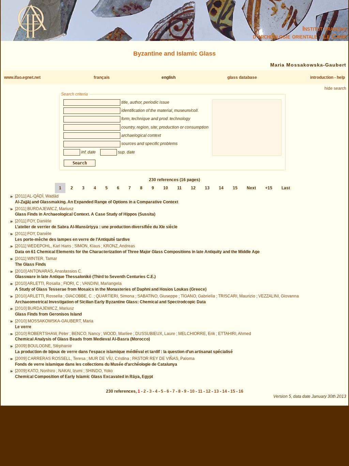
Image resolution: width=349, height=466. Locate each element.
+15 (268, 188)
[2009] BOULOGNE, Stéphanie (43, 346)
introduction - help (327, 77)
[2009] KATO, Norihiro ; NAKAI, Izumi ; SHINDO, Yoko (64, 370)
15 (235, 188)
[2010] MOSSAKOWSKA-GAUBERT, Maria (54, 321)
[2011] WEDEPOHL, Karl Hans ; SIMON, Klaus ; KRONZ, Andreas (75, 246)
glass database (242, 77)
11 (179, 188)
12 (193, 188)
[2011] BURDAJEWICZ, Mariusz (44, 208)
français (102, 77)
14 (221, 188)
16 (241, 391)
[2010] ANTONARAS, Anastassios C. (48, 271)
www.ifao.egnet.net (22, 77)
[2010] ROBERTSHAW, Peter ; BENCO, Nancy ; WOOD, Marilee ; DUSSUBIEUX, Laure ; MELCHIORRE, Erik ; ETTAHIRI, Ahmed (133, 333)
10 (165, 188)
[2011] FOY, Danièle (33, 221)
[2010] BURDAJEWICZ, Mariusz (44, 308)
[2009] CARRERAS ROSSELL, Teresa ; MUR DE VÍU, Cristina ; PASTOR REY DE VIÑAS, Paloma (105, 358)
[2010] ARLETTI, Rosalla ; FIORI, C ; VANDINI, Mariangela (68, 283)
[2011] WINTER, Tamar (36, 258)
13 (207, 188)
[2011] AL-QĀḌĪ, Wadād (37, 196)
